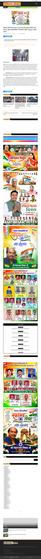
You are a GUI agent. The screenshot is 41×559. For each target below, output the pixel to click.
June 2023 (5, 489)
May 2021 (5, 505)
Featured (5, 358)
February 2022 (6, 500)
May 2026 (5, 467)
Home (13, 0)
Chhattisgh (20, 335)
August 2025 (6, 473)
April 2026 (5, 468)
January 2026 (6, 470)
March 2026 (6, 469)
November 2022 (6, 494)
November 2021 (6, 502)
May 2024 (5, 482)
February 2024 (6, 484)
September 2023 (6, 487)
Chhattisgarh (18, 7)
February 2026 (6, 469)
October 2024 (6, 479)
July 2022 (5, 496)
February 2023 (6, 492)
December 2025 (6, 471)
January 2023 (6, 493)
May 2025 (5, 475)
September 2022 (6, 495)
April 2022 (5, 498)
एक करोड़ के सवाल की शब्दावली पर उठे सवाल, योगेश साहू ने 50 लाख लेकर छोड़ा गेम (16, 43)
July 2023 (5, 489)
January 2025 (6, 477)
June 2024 (5, 482)
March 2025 (6, 476)
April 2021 (5, 506)
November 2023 (6, 486)
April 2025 (5, 476)
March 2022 (6, 499)
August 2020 (6, 508)
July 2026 (5, 466)
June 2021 (5, 505)
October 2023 (6, 487)
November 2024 (6, 478)
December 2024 (6, 478)
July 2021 (5, 504)
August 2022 (6, 496)
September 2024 (6, 480)
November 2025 (6, 471)
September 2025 (6, 473)
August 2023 (6, 488)
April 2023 (5, 491)
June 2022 (5, 497)
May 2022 (5, 498)
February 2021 (6, 507)
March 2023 (6, 491)
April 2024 (5, 483)
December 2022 (6, 493)
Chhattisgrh (23, 33)
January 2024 (6, 485)
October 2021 (6, 502)
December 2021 (6, 501)
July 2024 (5, 481)
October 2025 (6, 472)
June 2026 (5, 467)
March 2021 (6, 507)
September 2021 (6, 503)
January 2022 (6, 500)
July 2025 (5, 474)
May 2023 (5, 490)
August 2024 (6, 480)
